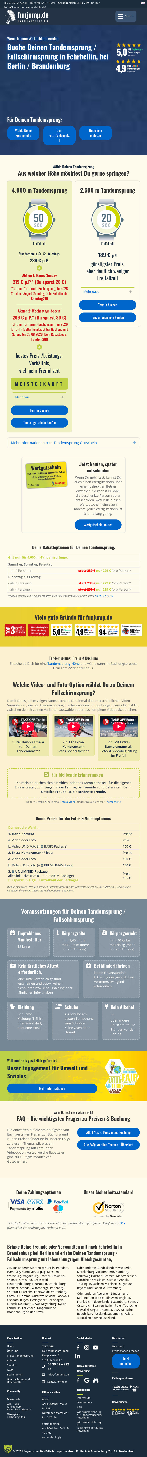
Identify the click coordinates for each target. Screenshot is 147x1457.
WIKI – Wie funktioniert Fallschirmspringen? (19, 1406)
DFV (122, 1223)
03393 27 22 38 (104, 596)
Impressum (84, 1397)
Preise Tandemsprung (20, 1355)
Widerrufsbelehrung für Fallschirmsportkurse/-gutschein (90, 1426)
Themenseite (113, 801)
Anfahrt (11, 1360)
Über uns (12, 1351)
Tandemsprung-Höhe (64, 663)
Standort (12, 1365)
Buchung (91, 658)
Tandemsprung (59, 658)
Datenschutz (84, 1402)
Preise (76, 658)
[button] (23, 133)
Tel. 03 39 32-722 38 (15, 2)
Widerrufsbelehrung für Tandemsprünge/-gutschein (90, 1414)
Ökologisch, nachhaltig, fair (16, 1415)
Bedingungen (15, 1374)
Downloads (13, 1399)
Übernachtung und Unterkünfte (18, 1381)
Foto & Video (68, 801)
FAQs (10, 1370)
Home (10, 1346)
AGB (79, 1407)
